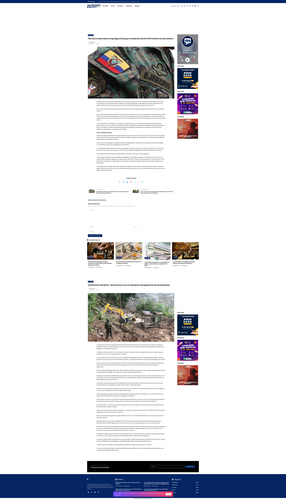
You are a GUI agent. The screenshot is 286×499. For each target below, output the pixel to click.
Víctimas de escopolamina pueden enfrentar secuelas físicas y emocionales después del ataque (100, 263)
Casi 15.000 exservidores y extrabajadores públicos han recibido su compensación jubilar (156, 263)
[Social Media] (181, 6)
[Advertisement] (143, 20)
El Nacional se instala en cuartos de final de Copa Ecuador (127, 483)
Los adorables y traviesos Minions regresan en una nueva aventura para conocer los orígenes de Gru (156, 483)
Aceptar (168, 494)
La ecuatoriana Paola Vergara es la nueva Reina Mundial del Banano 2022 (156, 489)
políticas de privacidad (151, 493)
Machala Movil (92, 42)
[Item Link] (100, 251)
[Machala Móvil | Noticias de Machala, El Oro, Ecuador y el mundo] (94, 6)
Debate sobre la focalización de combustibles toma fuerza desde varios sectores (128, 489)
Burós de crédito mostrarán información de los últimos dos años (113, 1)
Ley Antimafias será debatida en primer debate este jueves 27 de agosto (184, 262)
